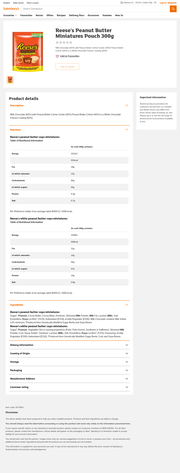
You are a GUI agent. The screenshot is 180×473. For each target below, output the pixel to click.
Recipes (61, 15)
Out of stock (67, 66)
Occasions (93, 15)
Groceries (8, 15)
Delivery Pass (76, 15)
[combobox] (95, 8)
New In (119, 15)
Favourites (26, 15)
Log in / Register (168, 2)
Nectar (39, 15)
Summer (107, 15)
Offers (50, 15)
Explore (6, 3)
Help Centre (18, 3)
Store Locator (33, 3)
